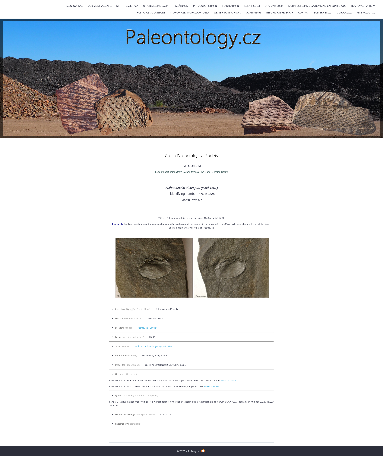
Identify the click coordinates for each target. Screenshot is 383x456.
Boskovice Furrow (363, 5)
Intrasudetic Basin (205, 5)
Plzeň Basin (181, 5)
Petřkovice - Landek (147, 327)
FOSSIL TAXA (131, 5)
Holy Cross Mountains (151, 12)
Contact (303, 12)
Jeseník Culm (252, 5)
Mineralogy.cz (366, 12)
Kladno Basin (230, 5)
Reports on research (279, 12)
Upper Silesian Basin (155, 5)
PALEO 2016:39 (228, 380)
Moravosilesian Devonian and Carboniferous (317, 5)
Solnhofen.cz (322, 12)
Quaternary (253, 12)
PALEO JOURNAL (74, 5)
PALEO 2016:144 (211, 386)
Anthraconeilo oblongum (153, 346)
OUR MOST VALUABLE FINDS (103, 5)
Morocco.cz (344, 12)
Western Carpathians (227, 12)
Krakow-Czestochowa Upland (189, 12)
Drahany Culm (274, 5)
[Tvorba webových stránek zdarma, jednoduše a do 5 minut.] (203, 450)
